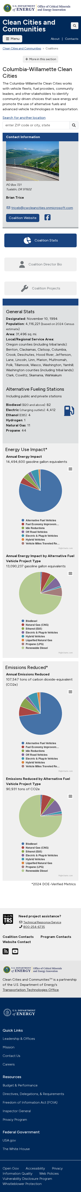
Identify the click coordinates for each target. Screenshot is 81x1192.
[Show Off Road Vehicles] (35, 532)
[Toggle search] (75, 25)
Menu (14, 39)
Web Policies (49, 1173)
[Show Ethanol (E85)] (32, 628)
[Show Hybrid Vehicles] (33, 539)
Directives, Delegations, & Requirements (33, 1094)
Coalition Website (23, 218)
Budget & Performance (20, 1085)
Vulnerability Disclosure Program (27, 1179)
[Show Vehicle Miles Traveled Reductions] (41, 543)
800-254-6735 (34, 927)
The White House (16, 1149)
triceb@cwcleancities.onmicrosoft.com (42, 208)
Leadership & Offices (19, 1039)
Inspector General (17, 1111)
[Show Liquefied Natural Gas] (37, 640)
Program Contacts (56, 937)
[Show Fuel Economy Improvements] (40, 524)
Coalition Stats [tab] (46, 240)
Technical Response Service (42, 922)
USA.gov (9, 1140)
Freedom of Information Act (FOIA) (30, 1102)
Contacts (71, 39)
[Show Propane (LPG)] (33, 644)
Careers (9, 1064)
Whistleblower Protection (22, 1184)
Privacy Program (15, 1120)
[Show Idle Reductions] (33, 528)
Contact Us (11, 1056)
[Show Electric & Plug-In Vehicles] (40, 536)
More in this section (42, 59)
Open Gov (11, 1168)
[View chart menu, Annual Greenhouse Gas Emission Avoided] (70, 692)
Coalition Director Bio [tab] (45, 264)
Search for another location (24, 118)
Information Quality (17, 1173)
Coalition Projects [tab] (46, 288)
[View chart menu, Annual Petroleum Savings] (70, 469)
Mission (8, 1047)
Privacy (57, 1168)
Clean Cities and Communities (29, 25)
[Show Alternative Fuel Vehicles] (39, 520)
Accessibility (35, 1168)
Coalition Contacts (18, 937)
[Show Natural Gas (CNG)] (35, 625)
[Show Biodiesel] (29, 621)
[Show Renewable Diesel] (35, 648)
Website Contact (17, 942)
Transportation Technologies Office (31, 990)
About (55, 39)
